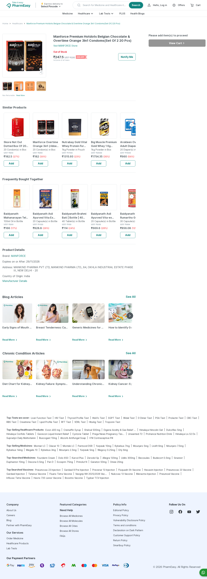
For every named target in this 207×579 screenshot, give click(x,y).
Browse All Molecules (71, 521)
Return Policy (120, 540)
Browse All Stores (69, 531)
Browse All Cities (69, 526)
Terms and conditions (124, 525)
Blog (8, 520)
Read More (20, 95)
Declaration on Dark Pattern (128, 530)
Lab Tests (104, 13)
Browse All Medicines (71, 516)
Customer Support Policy (126, 535)
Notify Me (127, 57)
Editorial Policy (121, 510)
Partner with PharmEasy (19, 525)
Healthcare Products (17, 543)
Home (5, 23)
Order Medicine (14, 538)
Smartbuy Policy (122, 545)
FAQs (62, 536)
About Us (11, 510)
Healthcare (84, 13)
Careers (10, 515)
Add (11, 163)
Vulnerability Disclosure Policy (129, 520)
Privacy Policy (120, 515)
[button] (108, 5)
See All (131, 296)
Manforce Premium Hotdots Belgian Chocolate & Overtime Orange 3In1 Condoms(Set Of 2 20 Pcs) (73, 23)
